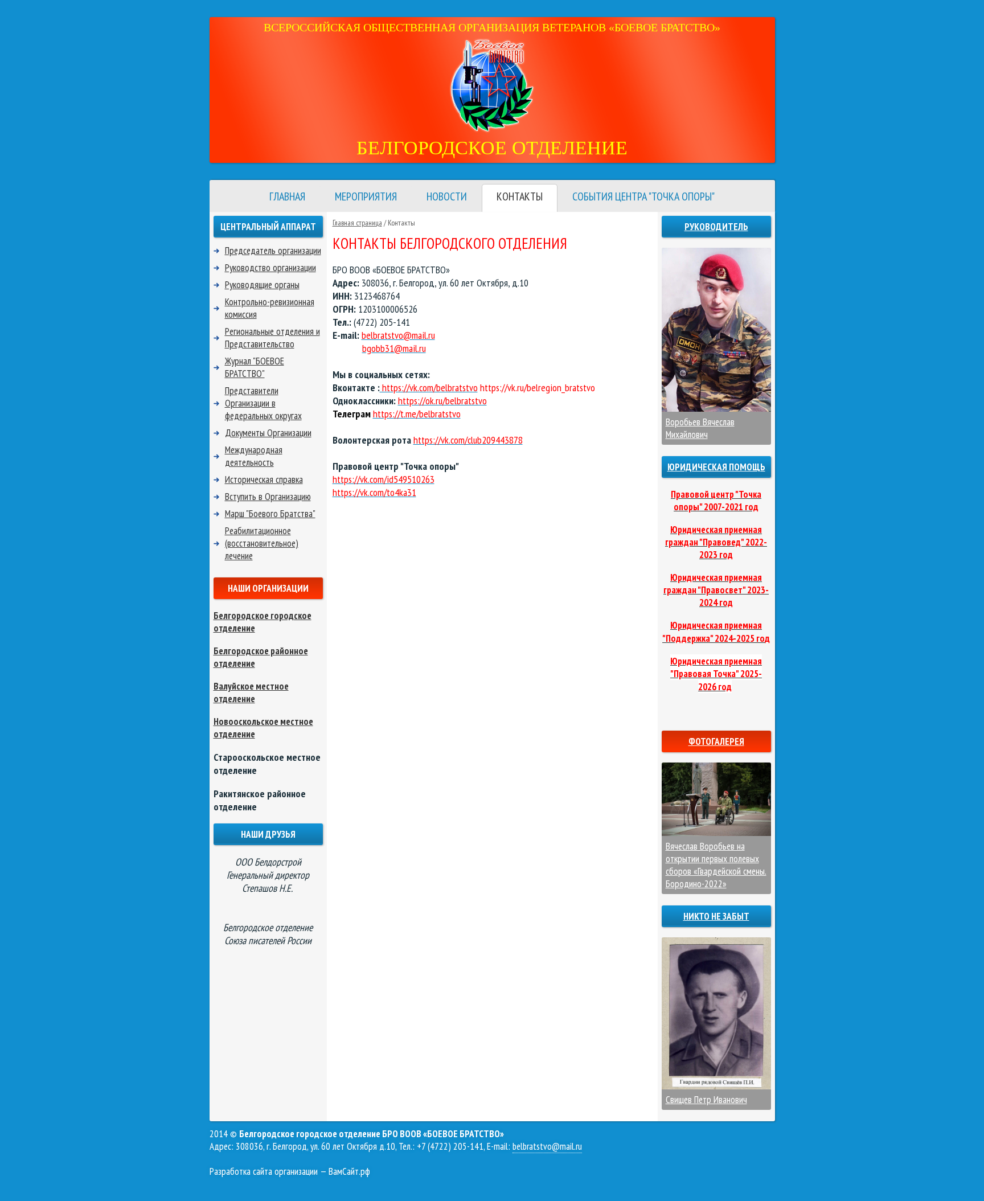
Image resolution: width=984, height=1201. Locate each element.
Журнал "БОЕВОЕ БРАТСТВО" (254, 367)
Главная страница (357, 223)
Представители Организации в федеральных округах (263, 403)
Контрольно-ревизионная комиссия (269, 308)
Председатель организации (273, 250)
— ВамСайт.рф (290, 1171)
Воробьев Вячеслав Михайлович (700, 428)
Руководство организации (270, 267)
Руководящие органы (262, 284)
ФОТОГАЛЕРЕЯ (716, 741)
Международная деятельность (253, 456)
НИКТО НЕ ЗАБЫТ (716, 916)
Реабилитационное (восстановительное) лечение (261, 543)
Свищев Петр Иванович (706, 1099)
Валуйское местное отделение (251, 692)
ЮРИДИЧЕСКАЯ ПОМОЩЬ (716, 467)
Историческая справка (264, 479)
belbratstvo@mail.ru (547, 1146)
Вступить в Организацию (268, 496)
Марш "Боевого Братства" (270, 513)
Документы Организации (268, 433)
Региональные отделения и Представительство (272, 337)
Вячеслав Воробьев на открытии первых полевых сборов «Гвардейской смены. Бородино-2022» (716, 865)
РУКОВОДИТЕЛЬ (716, 226)
